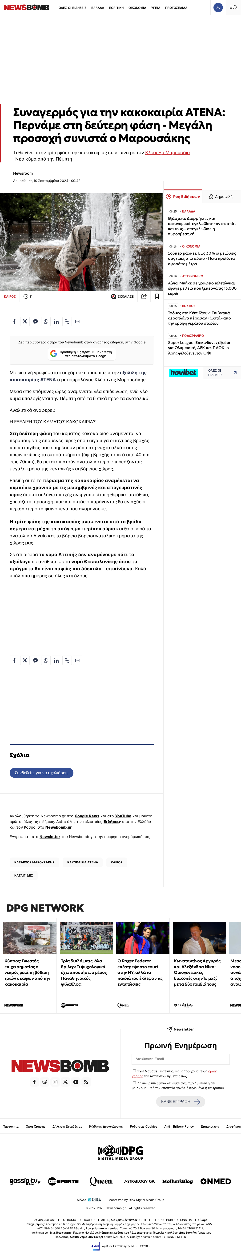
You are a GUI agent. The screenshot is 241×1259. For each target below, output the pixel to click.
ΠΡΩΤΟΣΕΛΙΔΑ (176, 8)
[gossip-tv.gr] (25, 1181)
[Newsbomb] (60, 1066)
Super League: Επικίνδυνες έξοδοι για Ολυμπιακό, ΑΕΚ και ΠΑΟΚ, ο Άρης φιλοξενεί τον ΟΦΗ (199, 347)
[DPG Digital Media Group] (120, 1153)
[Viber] (44, 1082)
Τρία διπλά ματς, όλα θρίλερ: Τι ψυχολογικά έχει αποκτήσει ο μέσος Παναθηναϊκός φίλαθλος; (84, 972)
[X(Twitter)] (65, 1082)
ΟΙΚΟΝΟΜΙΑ (137, 8)
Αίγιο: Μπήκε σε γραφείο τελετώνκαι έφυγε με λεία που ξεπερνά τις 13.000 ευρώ (202, 288)
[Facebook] (34, 1082)
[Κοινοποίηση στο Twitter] (25, 321)
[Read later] (157, 296)
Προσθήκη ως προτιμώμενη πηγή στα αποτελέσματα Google (86, 354)
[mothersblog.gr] (177, 1181)
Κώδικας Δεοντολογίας (106, 1126)
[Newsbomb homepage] (26, 7)
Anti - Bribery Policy (179, 1126)
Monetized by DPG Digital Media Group (136, 1200)
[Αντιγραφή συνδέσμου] (144, 296)
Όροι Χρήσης (35, 1126)
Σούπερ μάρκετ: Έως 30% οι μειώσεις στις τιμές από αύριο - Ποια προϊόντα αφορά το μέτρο (202, 258)
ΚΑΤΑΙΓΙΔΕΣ (23, 875)
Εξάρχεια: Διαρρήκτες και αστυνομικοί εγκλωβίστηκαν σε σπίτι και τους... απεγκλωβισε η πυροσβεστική (202, 226)
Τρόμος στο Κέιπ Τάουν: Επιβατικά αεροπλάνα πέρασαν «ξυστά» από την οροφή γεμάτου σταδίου (199, 318)
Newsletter (50, 836)
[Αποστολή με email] (77, 321)
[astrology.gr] (139, 1181)
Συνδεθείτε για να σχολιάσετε (41, 772)
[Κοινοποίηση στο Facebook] (14, 321)
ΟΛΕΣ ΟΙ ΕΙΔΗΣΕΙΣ (72, 8)
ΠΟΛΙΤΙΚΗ (116, 8)
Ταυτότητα (11, 1126)
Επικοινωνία (210, 1126)
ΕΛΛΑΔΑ (97, 8)
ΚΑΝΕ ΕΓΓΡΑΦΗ (175, 1102)
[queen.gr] (101, 1181)
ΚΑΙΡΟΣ (10, 296)
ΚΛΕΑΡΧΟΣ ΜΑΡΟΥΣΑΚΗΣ (34, 862)
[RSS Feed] (86, 1082)
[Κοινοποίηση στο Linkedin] (56, 321)
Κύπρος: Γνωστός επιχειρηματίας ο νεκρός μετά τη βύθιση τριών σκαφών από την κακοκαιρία (27, 972)
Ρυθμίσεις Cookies (143, 1126)
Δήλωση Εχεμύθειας (67, 1126)
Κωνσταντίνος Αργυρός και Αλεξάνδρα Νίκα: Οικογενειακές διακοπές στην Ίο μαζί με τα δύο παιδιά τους (197, 972)
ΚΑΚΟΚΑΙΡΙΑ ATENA (82, 862)
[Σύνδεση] (218, 7)
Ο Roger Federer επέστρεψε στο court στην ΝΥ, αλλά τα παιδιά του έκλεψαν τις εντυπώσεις (139, 972)
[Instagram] (55, 1082)
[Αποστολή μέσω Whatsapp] (46, 321)
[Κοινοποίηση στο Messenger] (35, 321)
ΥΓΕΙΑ (155, 8)
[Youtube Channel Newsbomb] (75, 1082)
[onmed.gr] (216, 1181)
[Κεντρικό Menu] (233, 7)
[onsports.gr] (63, 1181)
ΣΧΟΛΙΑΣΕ (126, 296)
